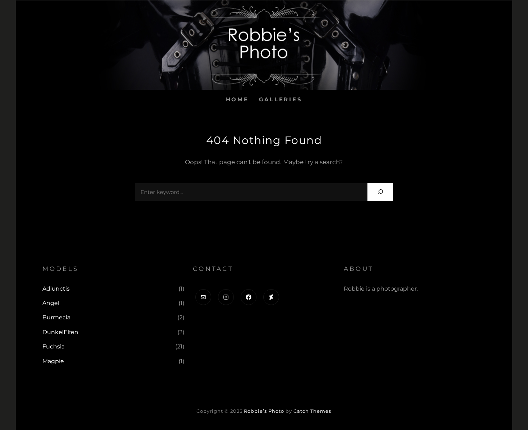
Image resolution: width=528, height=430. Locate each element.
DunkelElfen (60, 332)
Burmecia (56, 317)
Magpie (53, 361)
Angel (50, 303)
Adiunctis (56, 288)
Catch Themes (312, 411)
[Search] (380, 192)
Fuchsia (53, 346)
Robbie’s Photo (264, 411)
